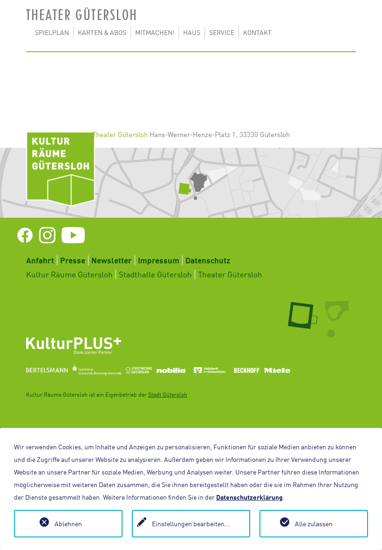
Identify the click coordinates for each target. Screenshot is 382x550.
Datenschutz (207, 260)
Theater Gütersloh (230, 274)
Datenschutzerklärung (249, 497)
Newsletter (111, 260)
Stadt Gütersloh (167, 394)
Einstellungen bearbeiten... (191, 524)
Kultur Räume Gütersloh (69, 274)
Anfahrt (40, 260)
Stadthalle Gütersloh (155, 274)
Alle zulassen (314, 524)
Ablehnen (68, 524)
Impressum (158, 260)
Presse (72, 260)
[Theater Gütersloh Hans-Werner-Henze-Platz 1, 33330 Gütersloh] (191, 183)
